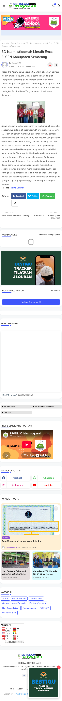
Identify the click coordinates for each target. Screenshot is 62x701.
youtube (48, 485)
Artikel (5, 598)
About (20, 688)
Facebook (20, 196)
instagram (17, 485)
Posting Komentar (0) (31, 302)
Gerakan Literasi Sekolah (14, 603)
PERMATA (44, 608)
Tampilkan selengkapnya (49, 234)
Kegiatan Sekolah (37, 603)
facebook (17, 478)
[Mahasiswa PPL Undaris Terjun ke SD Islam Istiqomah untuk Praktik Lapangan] (46, 560)
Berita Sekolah (17, 43)
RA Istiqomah (9, 406)
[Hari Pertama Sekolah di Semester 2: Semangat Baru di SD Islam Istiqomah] (15, 560)
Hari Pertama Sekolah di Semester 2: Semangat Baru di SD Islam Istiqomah (15, 572)
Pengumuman (29, 608)
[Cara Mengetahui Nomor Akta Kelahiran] (31, 519)
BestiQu (7, 412)
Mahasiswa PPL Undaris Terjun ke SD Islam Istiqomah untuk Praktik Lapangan (45, 572)
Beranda (5, 43)
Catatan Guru (36, 598)
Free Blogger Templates (25, 693)
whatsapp (48, 478)
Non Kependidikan (10, 608)
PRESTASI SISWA (9, 395)
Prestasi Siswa (9, 612)
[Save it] (50, 64)
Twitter (35, 196)
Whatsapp (49, 196)
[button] (59, 6)
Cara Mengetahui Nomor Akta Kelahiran (22, 541)
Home (11, 688)
